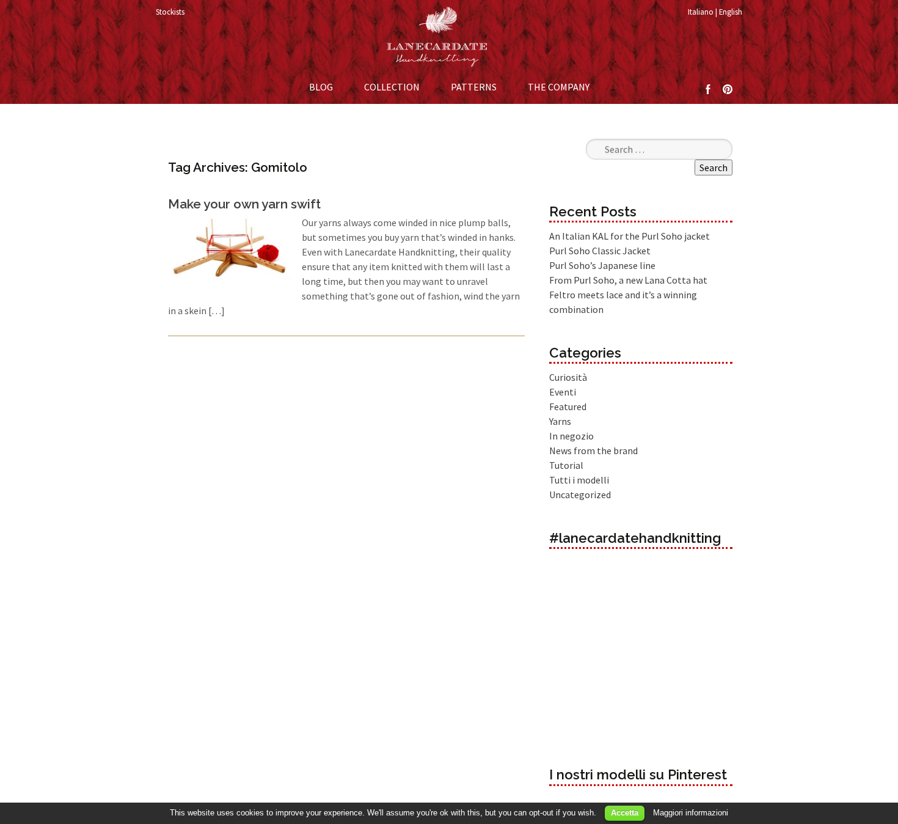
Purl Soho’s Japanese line (602, 265)
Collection (392, 87)
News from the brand (593, 450)
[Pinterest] (727, 88)
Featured (567, 406)
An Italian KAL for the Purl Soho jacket (629, 236)
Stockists (170, 12)
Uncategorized (580, 494)
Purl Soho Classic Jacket (600, 251)
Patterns (474, 87)
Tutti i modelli (579, 480)
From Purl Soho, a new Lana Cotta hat (628, 280)
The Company (559, 87)
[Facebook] (708, 88)
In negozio (571, 436)
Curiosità (568, 377)
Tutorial (566, 465)
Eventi (562, 392)
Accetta (624, 812)
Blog (321, 87)
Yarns (560, 421)
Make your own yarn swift (244, 204)
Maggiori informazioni (690, 812)
